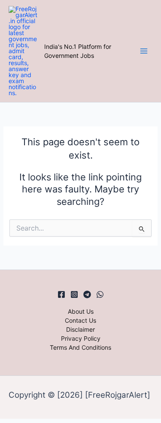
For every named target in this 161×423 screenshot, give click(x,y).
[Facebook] (61, 294)
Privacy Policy (80, 338)
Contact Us (80, 320)
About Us (81, 311)
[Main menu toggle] (143, 51)
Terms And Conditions (80, 347)
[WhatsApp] (100, 294)
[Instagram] (74, 294)
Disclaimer (80, 329)
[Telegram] (87, 294)
